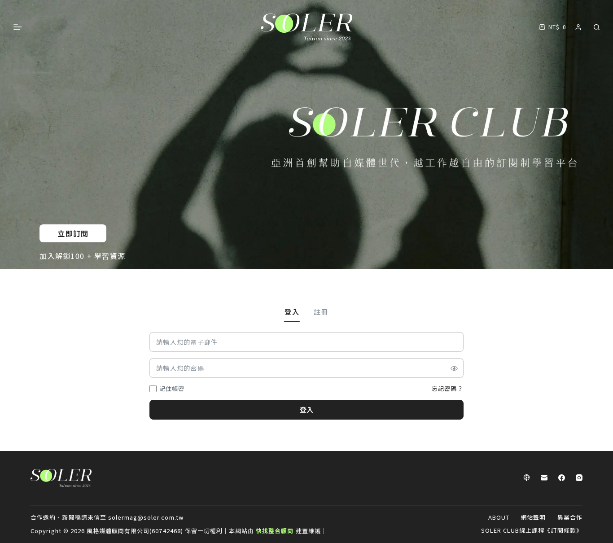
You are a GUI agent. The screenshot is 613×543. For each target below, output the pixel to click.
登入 (306, 409)
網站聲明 (533, 517)
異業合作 (569, 517)
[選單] (17, 27)
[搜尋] (597, 27)
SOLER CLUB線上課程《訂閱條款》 (531, 530)
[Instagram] (579, 477)
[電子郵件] (544, 477)
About (498, 517)
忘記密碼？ (448, 388)
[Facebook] (561, 477)
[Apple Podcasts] (526, 477)
